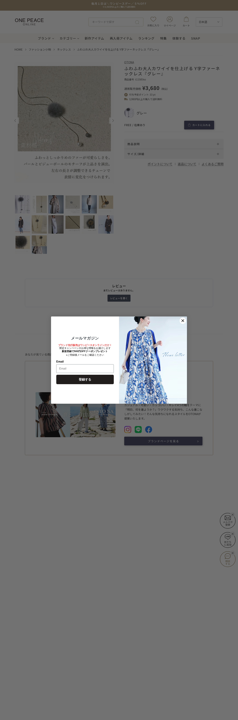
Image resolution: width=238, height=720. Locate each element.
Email (60, 361)
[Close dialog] (183, 320)
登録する (85, 379)
